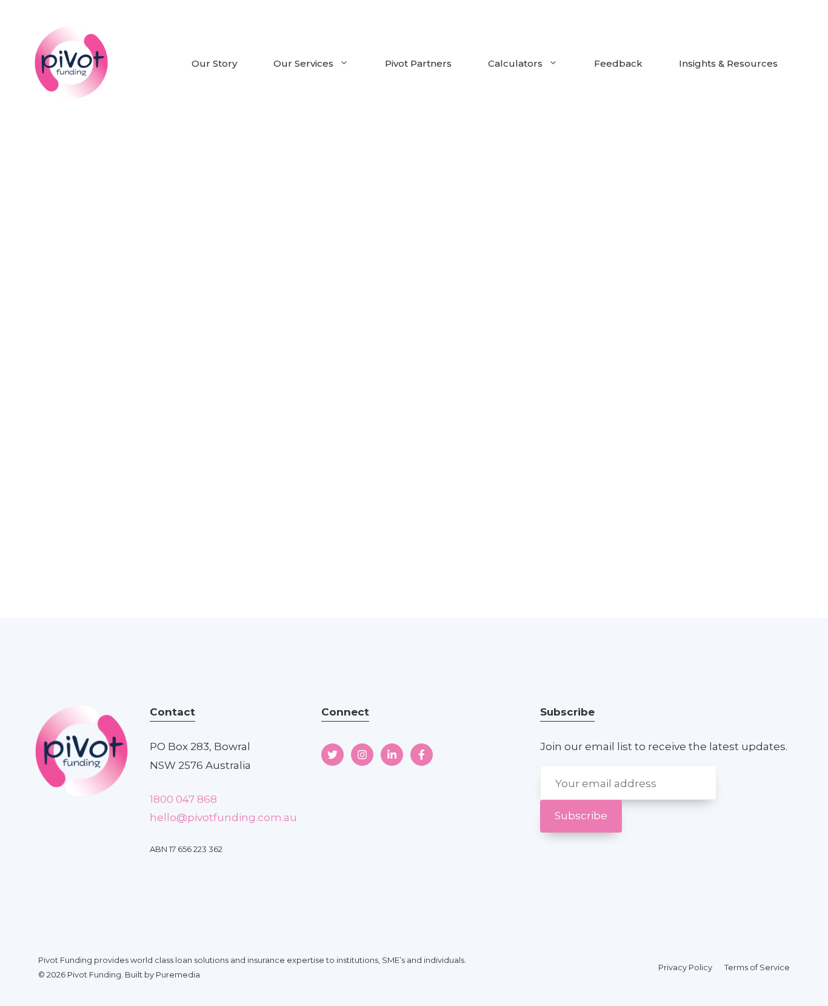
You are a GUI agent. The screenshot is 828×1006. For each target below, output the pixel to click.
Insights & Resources (728, 63)
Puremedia (178, 974)
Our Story (214, 63)
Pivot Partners (418, 63)
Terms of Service (757, 967)
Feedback (618, 63)
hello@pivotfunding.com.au (223, 817)
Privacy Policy (685, 967)
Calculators (515, 63)
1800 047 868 (183, 799)
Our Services (303, 63)
